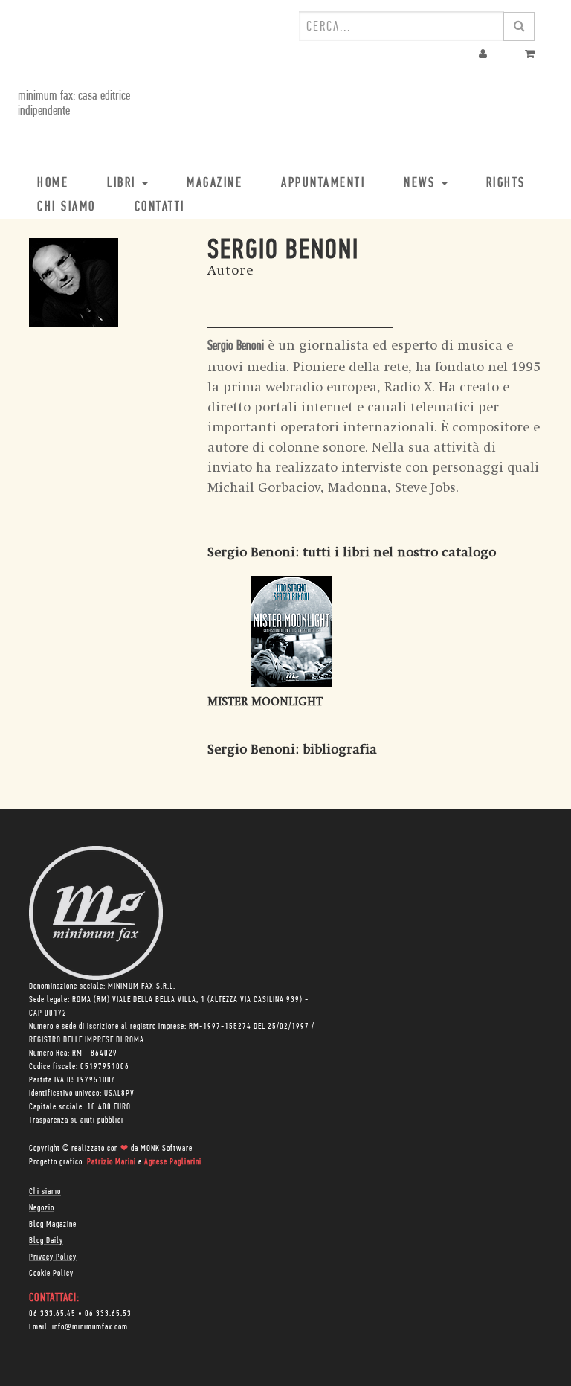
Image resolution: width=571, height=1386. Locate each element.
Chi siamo (45, 1191)
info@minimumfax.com (90, 1327)
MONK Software (167, 1148)
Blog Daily (46, 1240)
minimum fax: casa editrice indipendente (74, 104)
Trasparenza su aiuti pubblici (76, 1120)
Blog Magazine (53, 1224)
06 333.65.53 (108, 1313)
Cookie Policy (51, 1273)
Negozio (41, 1208)
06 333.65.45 (52, 1313)
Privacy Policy (53, 1257)
